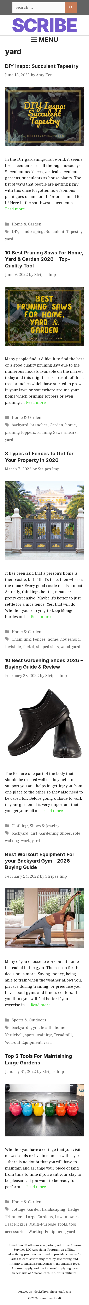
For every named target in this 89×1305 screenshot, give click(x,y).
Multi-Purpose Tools (48, 1224)
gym (34, 1027)
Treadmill (63, 1035)
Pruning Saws (49, 432)
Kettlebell (14, 1035)
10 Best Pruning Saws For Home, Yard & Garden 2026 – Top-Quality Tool (44, 259)
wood (65, 647)
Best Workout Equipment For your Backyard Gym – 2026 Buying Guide (40, 860)
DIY (15, 231)
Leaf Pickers (16, 1224)
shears (70, 432)
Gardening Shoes (55, 833)
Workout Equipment (23, 1042)
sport (30, 1035)
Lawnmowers (67, 1217)
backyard (20, 425)
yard (9, 239)
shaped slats (47, 647)
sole (76, 833)
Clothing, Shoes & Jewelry (35, 826)
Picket (28, 647)
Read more (15, 209)
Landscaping (32, 231)
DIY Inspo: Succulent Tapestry (41, 66)
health (47, 1027)
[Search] (71, 7)
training (44, 1035)
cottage (18, 1209)
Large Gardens (39, 1217)
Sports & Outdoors (29, 1020)
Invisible (13, 647)
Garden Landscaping (46, 1209)
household (70, 639)
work (25, 841)
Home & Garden (26, 224)
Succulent (55, 231)
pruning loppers (20, 432)
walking (12, 841)
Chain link (21, 639)
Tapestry (74, 231)
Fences (39, 639)
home (70, 425)
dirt (33, 833)
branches (39, 425)
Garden (56, 425)
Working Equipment (46, 1231)
